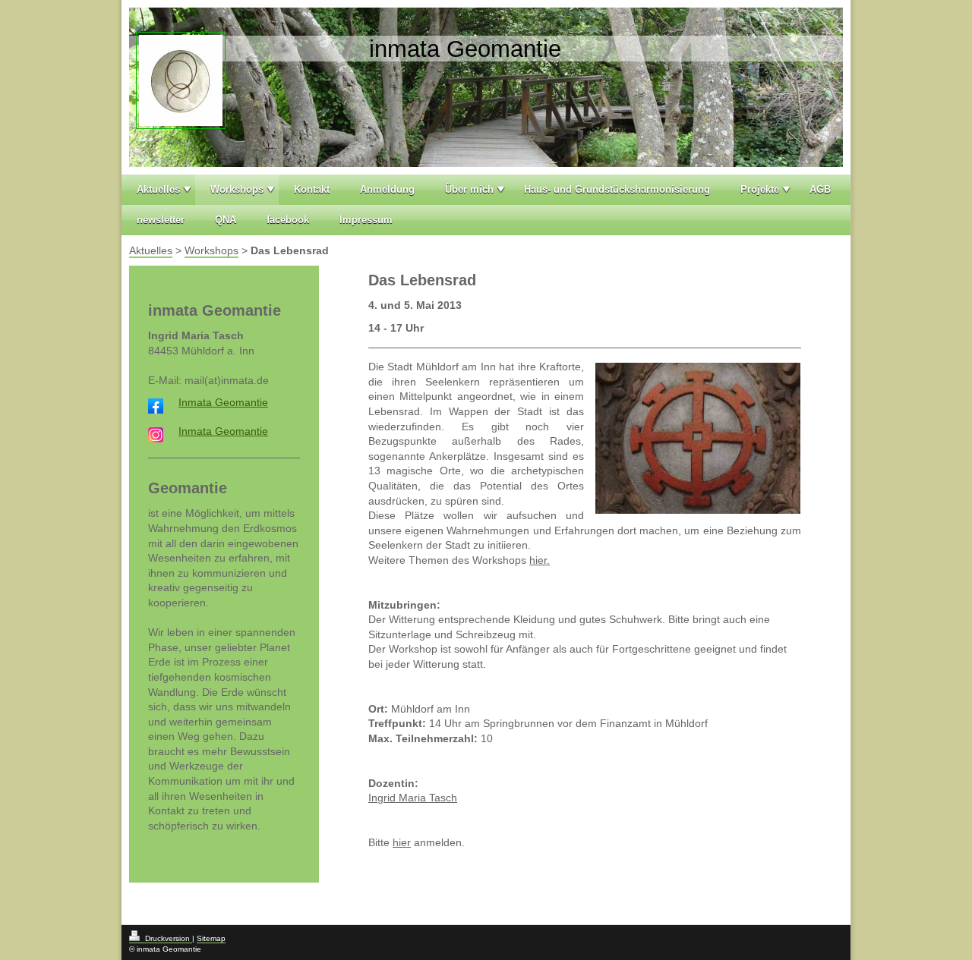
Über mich (469, 189)
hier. (539, 560)
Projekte (759, 189)
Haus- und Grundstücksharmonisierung (617, 189)
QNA (225, 219)
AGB (820, 189)
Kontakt (312, 189)
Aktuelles (158, 189)
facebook (288, 219)
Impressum (366, 219)
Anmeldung (387, 189)
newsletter (161, 219)
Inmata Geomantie (223, 402)
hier (402, 842)
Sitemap (211, 938)
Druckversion (167, 938)
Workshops (237, 189)
